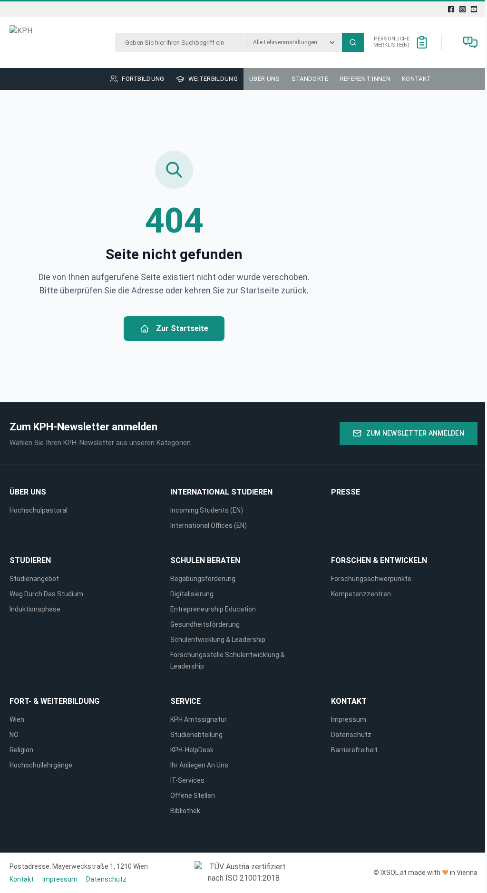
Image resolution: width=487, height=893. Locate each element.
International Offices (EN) (208, 525)
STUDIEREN (30, 560)
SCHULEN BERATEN (205, 560)
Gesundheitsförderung (205, 624)
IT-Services (187, 780)
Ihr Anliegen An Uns (199, 765)
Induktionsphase (35, 609)
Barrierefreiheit (354, 750)
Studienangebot (34, 578)
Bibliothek (185, 811)
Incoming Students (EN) (208, 510)
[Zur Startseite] (44, 42)
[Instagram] (462, 9)
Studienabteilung (196, 734)
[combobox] (181, 42)
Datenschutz (351, 734)
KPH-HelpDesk (192, 750)
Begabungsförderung (202, 578)
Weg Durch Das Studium (46, 594)
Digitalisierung (192, 594)
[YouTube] (474, 9)
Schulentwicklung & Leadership (217, 639)
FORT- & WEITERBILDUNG (54, 701)
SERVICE (185, 701)
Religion (21, 750)
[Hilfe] (470, 42)
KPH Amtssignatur (198, 719)
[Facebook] (451, 9)
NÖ (14, 734)
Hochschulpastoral (39, 510)
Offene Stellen (192, 795)
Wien (17, 719)
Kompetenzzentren (361, 594)
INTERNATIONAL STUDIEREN (221, 491)
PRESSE (345, 491)
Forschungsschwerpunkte (371, 578)
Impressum (348, 719)
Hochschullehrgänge (41, 765)
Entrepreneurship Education (213, 609)
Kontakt (349, 701)
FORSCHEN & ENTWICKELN (379, 560)
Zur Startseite (182, 328)
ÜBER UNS (28, 491)
